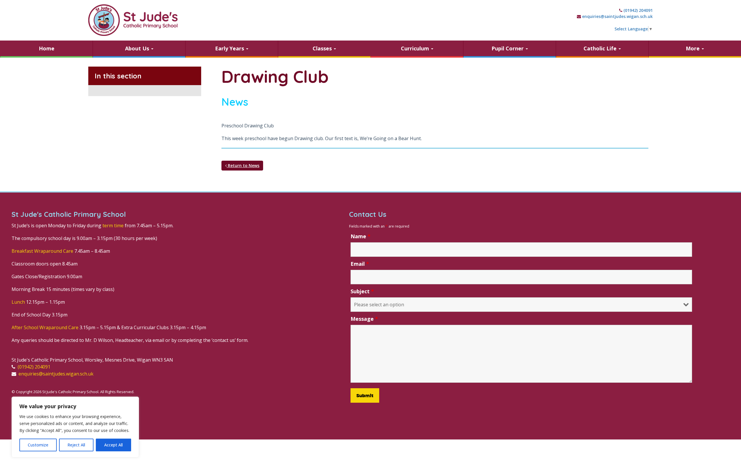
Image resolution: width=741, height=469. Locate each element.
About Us (138, 48)
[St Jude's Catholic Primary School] (133, 20)
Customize (38, 445)
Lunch (18, 302)
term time (113, 225)
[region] (75, 427)
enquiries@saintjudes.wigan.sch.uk (617, 16)
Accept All (113, 445)
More (693, 48)
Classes (323, 48)
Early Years (230, 48)
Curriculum (415, 48)
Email (360, 264)
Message (364, 319)
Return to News (243, 165)
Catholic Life (601, 48)
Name (360, 236)
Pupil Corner (508, 48)
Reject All (76, 445)
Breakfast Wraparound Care (42, 251)
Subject (362, 291)
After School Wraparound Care (45, 327)
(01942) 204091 (638, 10)
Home (46, 48)
